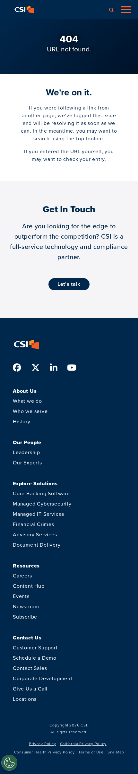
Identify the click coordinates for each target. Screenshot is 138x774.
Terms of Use (91, 752)
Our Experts (27, 462)
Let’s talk (69, 284)
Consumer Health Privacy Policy (44, 752)
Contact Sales (30, 668)
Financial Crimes (33, 524)
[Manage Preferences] (9, 763)
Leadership (26, 452)
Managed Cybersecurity (42, 503)
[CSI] (24, 9)
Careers (22, 575)
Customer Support (35, 647)
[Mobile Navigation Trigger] (126, 10)
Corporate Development (43, 678)
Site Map (116, 752)
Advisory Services (35, 534)
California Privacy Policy (83, 744)
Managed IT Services (38, 514)
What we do (27, 401)
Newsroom (26, 606)
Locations (25, 699)
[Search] (111, 9)
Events (21, 596)
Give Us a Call (30, 688)
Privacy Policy (42, 744)
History (21, 421)
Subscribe (25, 616)
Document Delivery (37, 545)
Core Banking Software (41, 493)
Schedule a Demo (34, 658)
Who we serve (30, 411)
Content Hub (29, 586)
